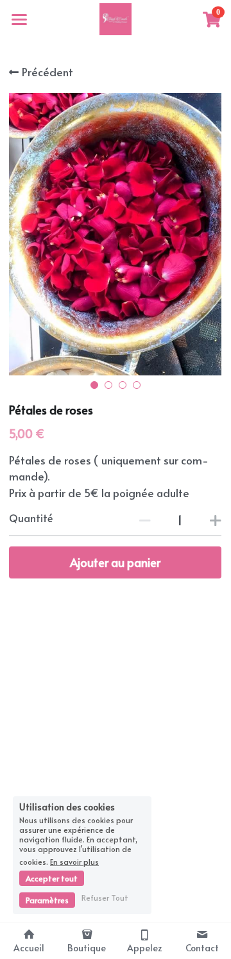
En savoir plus (74, 861)
